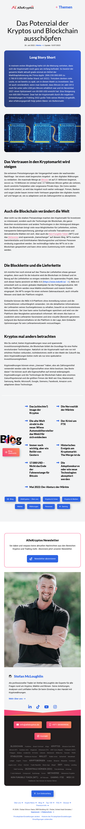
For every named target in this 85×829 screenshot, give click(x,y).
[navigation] (63, 7)
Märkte (38, 45)
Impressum (35, 812)
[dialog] (42, 559)
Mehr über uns (16, 698)
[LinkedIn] (30, 707)
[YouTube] (46, 707)
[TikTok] (38, 707)
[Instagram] (55, 707)
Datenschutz (47, 812)
